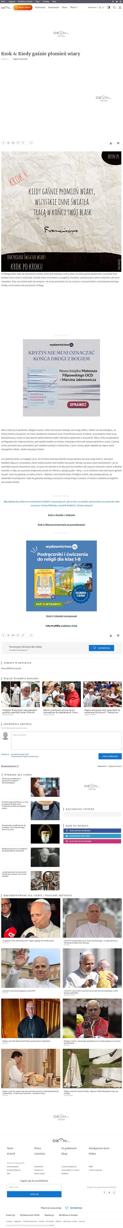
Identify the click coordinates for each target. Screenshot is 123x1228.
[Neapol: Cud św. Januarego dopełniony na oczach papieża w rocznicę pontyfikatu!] (92, 1018)
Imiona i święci (39, 1173)
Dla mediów (50, 1221)
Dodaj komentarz (110, 756)
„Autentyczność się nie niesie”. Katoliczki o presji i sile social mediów (14, 874)
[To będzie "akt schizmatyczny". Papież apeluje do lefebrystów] (30, 918)
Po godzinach (69, 1148)
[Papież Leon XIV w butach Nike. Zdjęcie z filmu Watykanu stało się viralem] (92, 1068)
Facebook (113, 1)
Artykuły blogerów (14, 1170)
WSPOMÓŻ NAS (76, 1208)
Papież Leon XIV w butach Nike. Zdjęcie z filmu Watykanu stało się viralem (91, 1092)
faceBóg (46, 1)
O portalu (9, 1221)
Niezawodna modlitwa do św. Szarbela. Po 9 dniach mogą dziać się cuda (14, 827)
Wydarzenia (40, 7)
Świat (10, 1148)
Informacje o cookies (70, 1221)
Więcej (73, 7)
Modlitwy (65, 1173)
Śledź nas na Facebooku (79, 830)
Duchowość (38, 1166)
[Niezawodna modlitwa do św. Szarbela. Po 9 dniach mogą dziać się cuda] (45, 834)
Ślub (8, 1173)
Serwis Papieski (28, 678)
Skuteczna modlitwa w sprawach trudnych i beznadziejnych (11, 780)
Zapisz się (34, 1194)
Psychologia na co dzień (70, 1170)
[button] (108, 7)
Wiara (64, 7)
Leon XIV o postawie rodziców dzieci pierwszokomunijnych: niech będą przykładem (91, 992)
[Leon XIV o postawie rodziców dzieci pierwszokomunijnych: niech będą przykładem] (92, 968)
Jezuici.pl (10, 1215)
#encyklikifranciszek (11, 668)
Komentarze (53, 7)
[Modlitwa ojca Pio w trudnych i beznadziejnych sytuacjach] (45, 857)
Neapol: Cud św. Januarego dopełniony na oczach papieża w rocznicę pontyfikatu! (92, 1042)
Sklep (54, 1)
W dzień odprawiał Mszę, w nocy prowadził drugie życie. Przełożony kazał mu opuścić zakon (15, 805)
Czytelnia (39, 1153)
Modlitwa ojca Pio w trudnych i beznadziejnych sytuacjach (14, 850)
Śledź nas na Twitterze (79, 836)
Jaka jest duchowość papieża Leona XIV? (19, 991)
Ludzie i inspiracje (95, 1170)
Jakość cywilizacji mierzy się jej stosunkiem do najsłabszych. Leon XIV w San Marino (60, 712)
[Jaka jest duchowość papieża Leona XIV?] (30, 968)
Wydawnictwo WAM (30, 1215)
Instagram (120, 1)
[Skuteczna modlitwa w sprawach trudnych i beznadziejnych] (45, 787)
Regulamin (17, 1221)
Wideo (92, 1153)
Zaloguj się (5, 754)
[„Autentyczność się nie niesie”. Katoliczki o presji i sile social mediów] (45, 880)
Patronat (82, 1221)
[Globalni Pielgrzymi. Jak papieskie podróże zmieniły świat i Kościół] (20, 694)
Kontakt (41, 1221)
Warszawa (92, 7)
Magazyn (12, 1)
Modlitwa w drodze (25, 1)
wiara (106, 458)
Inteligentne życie (99, 1148)
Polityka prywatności (30, 1221)
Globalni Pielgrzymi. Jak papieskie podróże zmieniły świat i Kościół (19, 711)
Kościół (5, 943)
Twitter (117, 1)
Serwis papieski (12, 1166)
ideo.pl (52, 1225)
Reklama (58, 1221)
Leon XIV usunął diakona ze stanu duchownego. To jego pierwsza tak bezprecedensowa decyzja (91, 942)
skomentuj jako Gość (21, 754)
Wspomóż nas (104, 648)
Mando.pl (49, 1215)
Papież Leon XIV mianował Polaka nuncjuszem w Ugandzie (26, 1041)
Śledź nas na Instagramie (80, 841)
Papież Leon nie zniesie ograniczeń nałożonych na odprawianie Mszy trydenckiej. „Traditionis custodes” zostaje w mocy (30, 1092)
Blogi (38, 1)
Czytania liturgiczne (69, 1166)
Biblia (3, 1)
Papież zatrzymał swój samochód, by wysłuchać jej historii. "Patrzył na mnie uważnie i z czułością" (102, 712)
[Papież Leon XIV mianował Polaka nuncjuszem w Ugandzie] (30, 1018)
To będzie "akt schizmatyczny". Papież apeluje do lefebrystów (28, 941)
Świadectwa (38, 1170)
